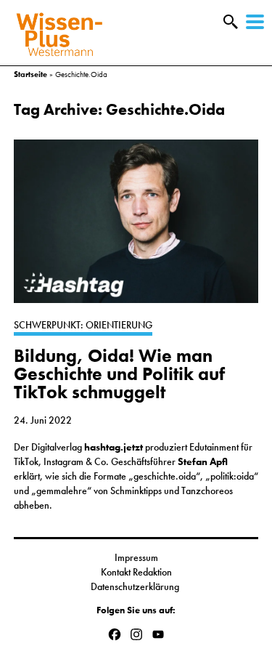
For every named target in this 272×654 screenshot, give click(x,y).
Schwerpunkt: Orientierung (83, 324)
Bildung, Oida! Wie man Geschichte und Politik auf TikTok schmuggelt (119, 374)
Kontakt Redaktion (136, 571)
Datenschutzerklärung (136, 586)
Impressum (136, 557)
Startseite (30, 74)
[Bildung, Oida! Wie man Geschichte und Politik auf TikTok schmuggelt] (136, 229)
